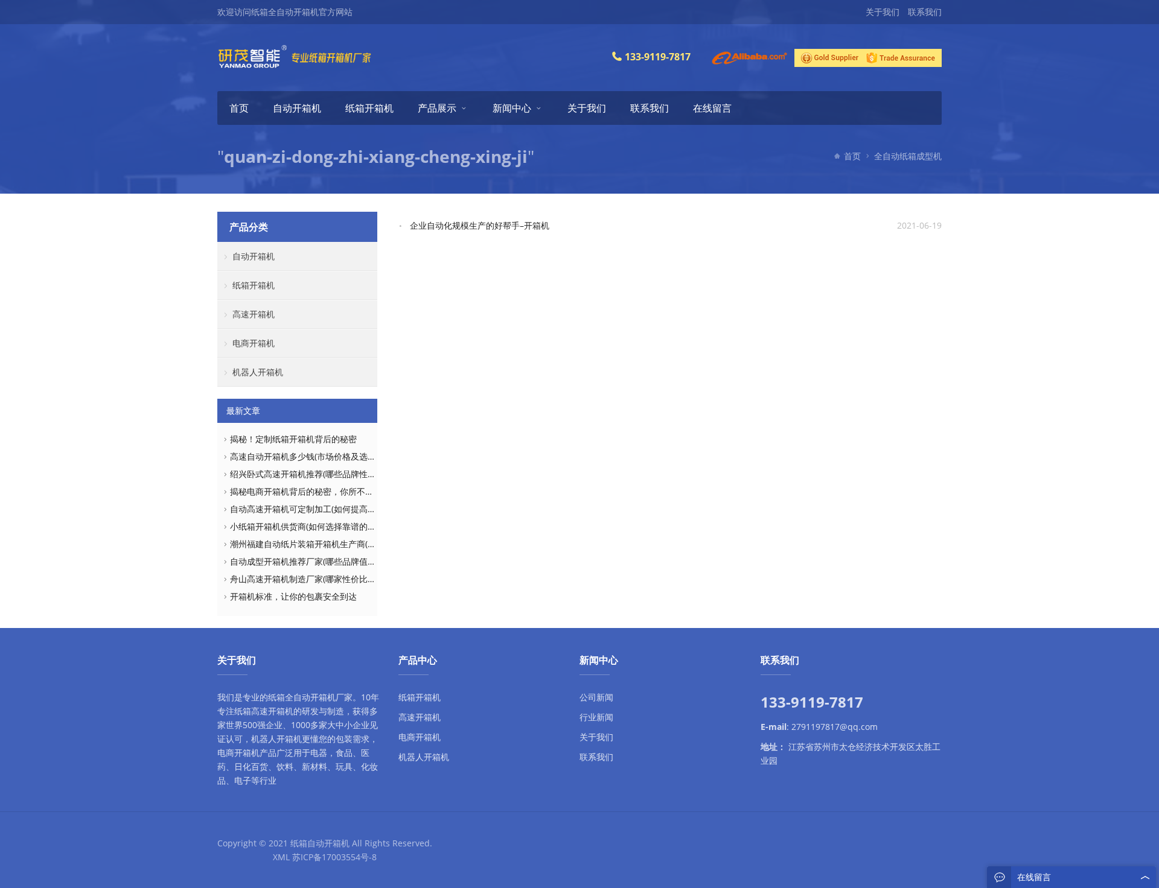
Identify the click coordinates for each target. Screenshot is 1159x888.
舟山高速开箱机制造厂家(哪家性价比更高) (308, 579)
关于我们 (882, 11)
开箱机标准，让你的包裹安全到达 (293, 596)
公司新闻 (596, 697)
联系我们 (925, 11)
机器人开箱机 (257, 372)
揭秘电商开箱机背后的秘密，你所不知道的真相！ (323, 491)
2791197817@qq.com (834, 726)
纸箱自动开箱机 (320, 843)
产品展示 (437, 108)
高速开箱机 (253, 314)
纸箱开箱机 (369, 108)
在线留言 (712, 108)
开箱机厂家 (331, 697)
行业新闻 (596, 717)
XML (281, 857)
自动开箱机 (297, 108)
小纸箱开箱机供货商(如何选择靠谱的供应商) (312, 526)
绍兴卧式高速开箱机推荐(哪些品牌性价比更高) (317, 474)
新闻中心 (512, 108)
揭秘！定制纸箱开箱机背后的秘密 (293, 439)
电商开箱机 (253, 343)
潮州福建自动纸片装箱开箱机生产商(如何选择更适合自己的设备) (350, 544)
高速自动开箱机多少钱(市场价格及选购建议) (312, 456)
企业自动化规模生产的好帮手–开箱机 (479, 225)
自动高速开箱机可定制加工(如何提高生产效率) (317, 509)
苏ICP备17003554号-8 (334, 857)
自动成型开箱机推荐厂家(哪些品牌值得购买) (312, 561)
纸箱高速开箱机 (263, 711)
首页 (239, 108)
